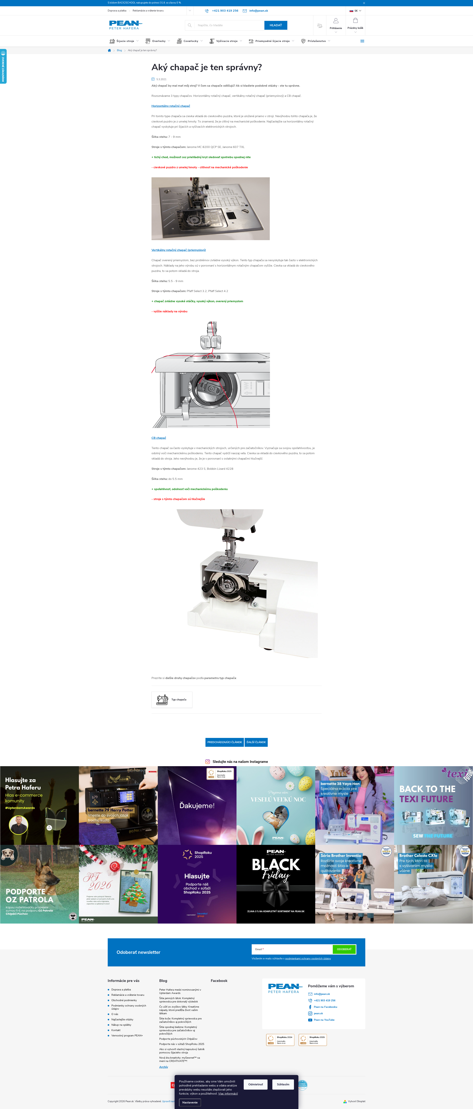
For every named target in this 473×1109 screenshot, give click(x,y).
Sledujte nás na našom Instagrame (240, 761)
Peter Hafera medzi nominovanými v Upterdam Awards (180, 991)
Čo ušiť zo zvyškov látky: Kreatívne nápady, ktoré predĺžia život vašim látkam (179, 1010)
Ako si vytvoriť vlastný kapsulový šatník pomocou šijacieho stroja (182, 1050)
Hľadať (276, 25)
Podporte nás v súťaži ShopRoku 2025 (181, 1044)
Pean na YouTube (324, 1020)
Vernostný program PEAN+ (127, 1035)
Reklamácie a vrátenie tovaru (148, 10)
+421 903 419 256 (324, 1000)
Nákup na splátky (121, 1025)
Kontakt (115, 1030)
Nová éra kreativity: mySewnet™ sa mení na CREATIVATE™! (179, 1059)
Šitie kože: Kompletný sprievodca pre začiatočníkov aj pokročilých (180, 1020)
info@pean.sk (322, 994)
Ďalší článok (256, 742)
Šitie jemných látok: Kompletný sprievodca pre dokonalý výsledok (178, 1000)
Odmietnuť (255, 1084)
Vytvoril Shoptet (356, 1101)
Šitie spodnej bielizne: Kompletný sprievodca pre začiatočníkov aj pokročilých (178, 1030)
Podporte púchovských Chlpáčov (178, 1039)
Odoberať (344, 949)
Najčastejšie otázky (122, 1019)
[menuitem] (125, 41)
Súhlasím (283, 1084)
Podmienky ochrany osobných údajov (128, 1007)
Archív (163, 1067)
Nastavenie (190, 1103)
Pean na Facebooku (325, 1007)
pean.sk (318, 1013)
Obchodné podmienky (124, 1000)
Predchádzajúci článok (224, 742)
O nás (114, 1014)
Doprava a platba (117, 10)
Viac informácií (228, 1094)
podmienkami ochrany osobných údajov (308, 958)
